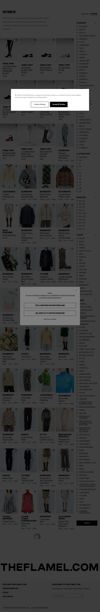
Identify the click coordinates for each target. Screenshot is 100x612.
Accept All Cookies (58, 104)
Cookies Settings (39, 104)
